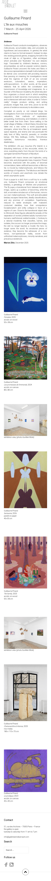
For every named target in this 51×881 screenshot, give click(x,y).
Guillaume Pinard (11, 34)
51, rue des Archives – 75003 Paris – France (22, 827)
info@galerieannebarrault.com (16, 837)
